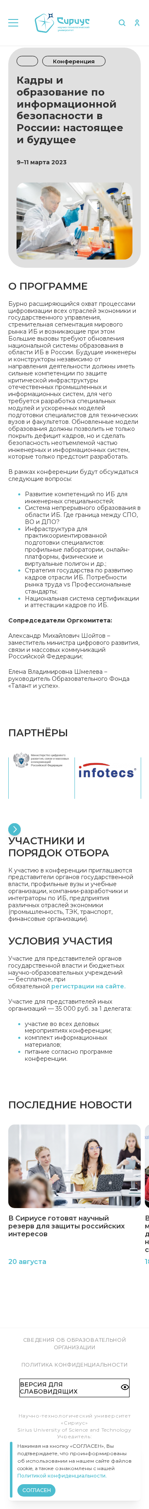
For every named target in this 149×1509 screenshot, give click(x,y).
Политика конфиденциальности (75, 1365)
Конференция (74, 61)
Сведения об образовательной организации (74, 1343)
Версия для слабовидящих (48, 1388)
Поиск (121, 22)
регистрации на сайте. (88, 986)
